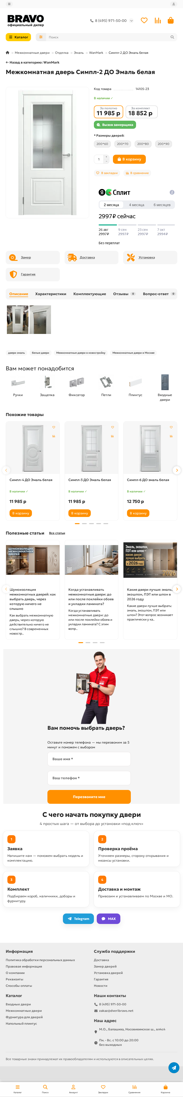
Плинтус (135, 395)
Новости (100, 986)
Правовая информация (24, 966)
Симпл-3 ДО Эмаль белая (89, 480)
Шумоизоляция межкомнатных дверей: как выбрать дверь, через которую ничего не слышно (33, 599)
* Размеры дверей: (109, 136)
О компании (15, 973)
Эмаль (79, 53)
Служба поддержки (114, 951)
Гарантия (101, 979)
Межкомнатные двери (32, 53)
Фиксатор (77, 395)
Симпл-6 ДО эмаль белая (148, 480)
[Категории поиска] (41, 37)
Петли (106, 395)
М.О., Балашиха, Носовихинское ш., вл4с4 (132, 1029)
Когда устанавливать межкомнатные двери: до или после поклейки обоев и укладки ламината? (91, 596)
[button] (6, 470)
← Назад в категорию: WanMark (32, 62)
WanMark (96, 53)
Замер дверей (105, 966)
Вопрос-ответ (158, 294)
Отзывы (123, 294)
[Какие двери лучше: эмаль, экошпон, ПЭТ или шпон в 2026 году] (150, 560)
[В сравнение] (54, 436)
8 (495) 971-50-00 (111, 20)
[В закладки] (54, 427)
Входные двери (165, 397)
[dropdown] (9, 4)
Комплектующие (89, 294)
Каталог (14, 995)
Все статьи (57, 533)
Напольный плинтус (21, 1024)
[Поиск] (172, 37)
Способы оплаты (19, 986)
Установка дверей (108, 973)
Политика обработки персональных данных (40, 960)
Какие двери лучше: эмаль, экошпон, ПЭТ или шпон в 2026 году (150, 594)
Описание (18, 294)
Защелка (47, 395)
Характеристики (50, 294)
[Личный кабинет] (173, 4)
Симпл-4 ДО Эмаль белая (31, 480)
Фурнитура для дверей (24, 1017)
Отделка (61, 53)
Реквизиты (14, 979)
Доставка (101, 960)
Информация (19, 951)
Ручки (18, 395)
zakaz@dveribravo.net (116, 1011)
